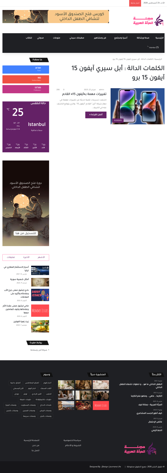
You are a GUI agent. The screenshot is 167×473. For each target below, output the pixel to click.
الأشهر (41, 257)
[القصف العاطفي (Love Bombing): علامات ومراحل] (83, 405)
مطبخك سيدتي (77, 38)
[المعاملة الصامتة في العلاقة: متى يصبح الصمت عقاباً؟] (66, 395)
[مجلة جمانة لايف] (148, 20)
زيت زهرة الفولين (21, 322)
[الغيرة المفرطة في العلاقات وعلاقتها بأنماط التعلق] (101, 395)
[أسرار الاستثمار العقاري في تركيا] (40, 270)
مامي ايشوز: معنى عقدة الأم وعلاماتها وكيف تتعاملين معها (16, 309)
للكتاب (29, 38)
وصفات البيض (45, 411)
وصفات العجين (29, 411)
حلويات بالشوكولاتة (43, 400)
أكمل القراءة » (95, 115)
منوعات (57, 38)
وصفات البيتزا (10, 405)
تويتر (25, 394)
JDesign (105, 467)
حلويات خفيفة (25, 400)
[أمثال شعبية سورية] (40, 282)
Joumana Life (115, 467)
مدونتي (40, 38)
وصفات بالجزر (45, 416)
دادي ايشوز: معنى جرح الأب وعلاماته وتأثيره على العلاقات (16, 293)
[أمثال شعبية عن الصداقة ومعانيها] (83, 384)
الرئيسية (159, 38)
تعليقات (11, 257)
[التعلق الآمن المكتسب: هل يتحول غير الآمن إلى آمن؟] (66, 384)
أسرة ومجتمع (121, 38)
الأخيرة (26, 257)
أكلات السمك (45, 389)
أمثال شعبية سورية (19, 279)
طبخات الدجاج (45, 405)
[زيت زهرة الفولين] (40, 326)
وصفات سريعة (29, 416)
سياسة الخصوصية (72, 440)
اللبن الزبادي (36, 394)
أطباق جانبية (15, 383)
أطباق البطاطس (32, 383)
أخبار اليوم (47, 383)
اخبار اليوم (32, 389)
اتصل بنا (35, 451)
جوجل (16, 394)
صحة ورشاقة (143, 38)
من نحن (35, 446)
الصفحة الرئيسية (31, 440)
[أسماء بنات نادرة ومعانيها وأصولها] (101, 384)
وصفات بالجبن (12, 411)
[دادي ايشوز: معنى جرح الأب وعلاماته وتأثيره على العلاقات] (40, 295)
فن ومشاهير (100, 38)
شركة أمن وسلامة (38, 350)
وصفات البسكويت (28, 405)
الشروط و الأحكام (73, 446)
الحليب (48, 394)
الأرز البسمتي (18, 389)
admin (101, 90)
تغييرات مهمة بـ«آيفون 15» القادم (83, 94)
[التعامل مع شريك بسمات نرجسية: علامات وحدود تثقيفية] (83, 395)
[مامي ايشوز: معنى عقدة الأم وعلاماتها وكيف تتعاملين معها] (40, 310)
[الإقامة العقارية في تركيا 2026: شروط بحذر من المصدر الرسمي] (66, 405)
